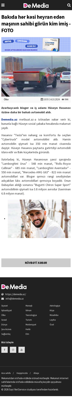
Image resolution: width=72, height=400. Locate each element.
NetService (20, 389)
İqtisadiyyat (6, 310)
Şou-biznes (6, 329)
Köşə (52, 310)
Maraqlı (29, 305)
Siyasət (4, 305)
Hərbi (28, 329)
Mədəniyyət (31, 324)
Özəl (52, 324)
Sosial (4, 319)
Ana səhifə (6, 373)
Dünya (4, 324)
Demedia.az (9, 119)
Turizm (29, 319)
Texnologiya (31, 315)
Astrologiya (55, 305)
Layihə (53, 319)
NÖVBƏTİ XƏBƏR (36, 263)
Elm (27, 334)
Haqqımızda (22, 373)
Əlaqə (36, 373)
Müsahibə (54, 315)
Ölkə (6, 99)
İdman (28, 310)
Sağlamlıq (5, 334)
